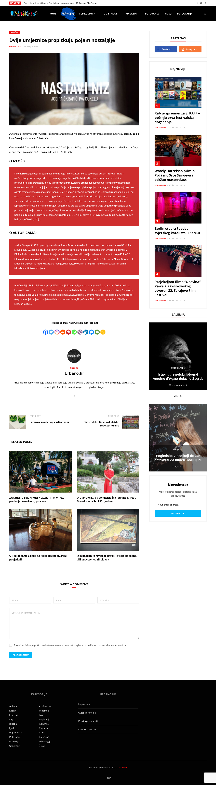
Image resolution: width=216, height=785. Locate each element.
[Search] (204, 13)
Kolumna (44, 723)
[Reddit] (62, 332)
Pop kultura (87, 13)
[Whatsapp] (74, 332)
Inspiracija (44, 719)
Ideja (11, 719)
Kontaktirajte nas (87, 729)
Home (52, 13)
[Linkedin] (85, 332)
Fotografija (185, 13)
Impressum (84, 704)
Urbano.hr (15, 46)
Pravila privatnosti (88, 721)
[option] (178, 356)
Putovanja (152, 13)
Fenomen (44, 710)
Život (42, 745)
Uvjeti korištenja (87, 712)
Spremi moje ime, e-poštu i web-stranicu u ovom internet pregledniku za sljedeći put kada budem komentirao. (71, 645)
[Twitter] (51, 332)
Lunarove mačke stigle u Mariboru (49, 422)
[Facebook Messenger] (91, 332)
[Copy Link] (102, 332)
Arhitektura (45, 706)
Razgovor (44, 736)
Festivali (13, 715)
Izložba (14, 32)
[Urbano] (23, 14)
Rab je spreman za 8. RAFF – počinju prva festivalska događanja (177, 117)
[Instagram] (57, 332)
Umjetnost (110, 13)
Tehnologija (45, 741)
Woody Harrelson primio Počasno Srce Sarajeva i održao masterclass (175, 175)
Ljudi (12, 728)
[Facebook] (45, 332)
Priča (42, 732)
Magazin (131, 13)
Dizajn (12, 710)
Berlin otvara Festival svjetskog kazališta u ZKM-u (177, 230)
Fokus (42, 715)
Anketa (13, 706)
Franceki (67, 13)
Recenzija (14, 741)
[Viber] (80, 332)
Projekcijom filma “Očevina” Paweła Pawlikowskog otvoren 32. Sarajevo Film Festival (61, 3)
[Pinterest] (68, 332)
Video (168, 13)
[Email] (97, 332)
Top (108, 778)
